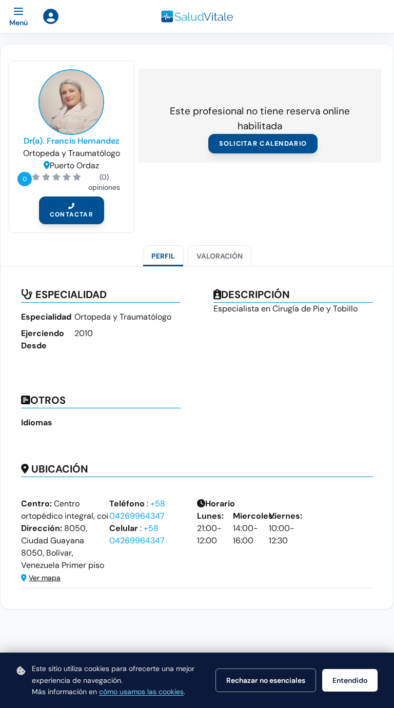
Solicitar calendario (263, 143)
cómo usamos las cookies (141, 691)
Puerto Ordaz (74, 165)
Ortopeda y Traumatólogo (71, 153)
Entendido (349, 680)
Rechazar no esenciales (265, 680)
